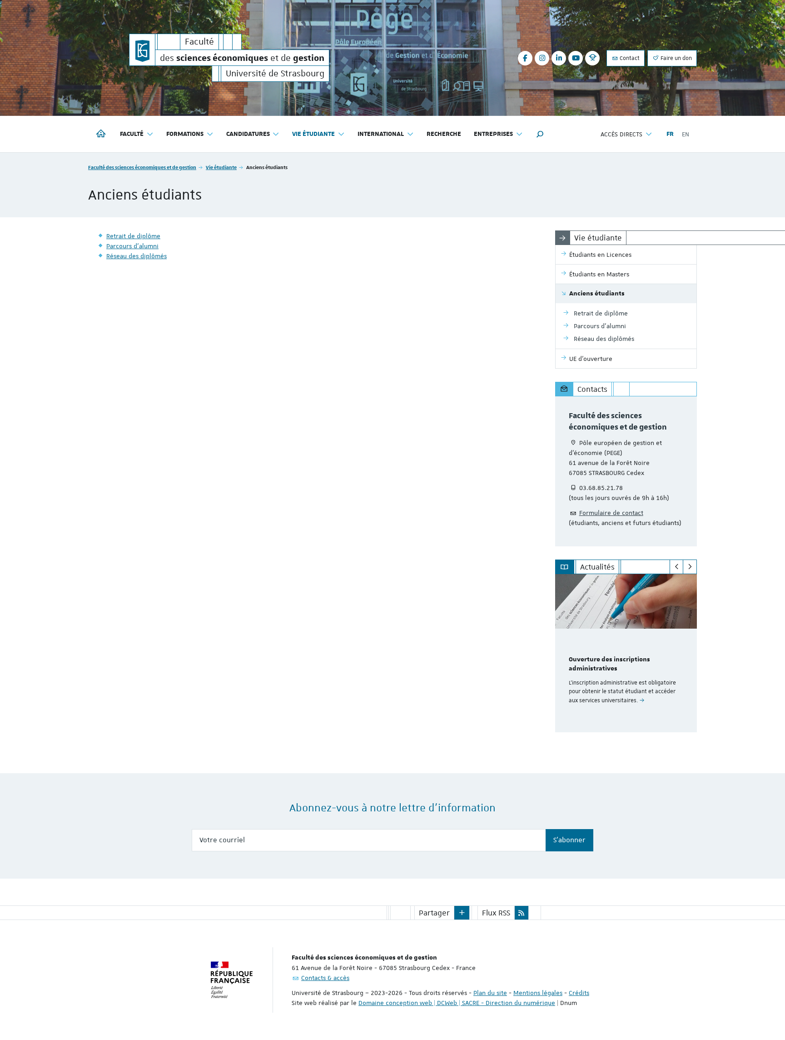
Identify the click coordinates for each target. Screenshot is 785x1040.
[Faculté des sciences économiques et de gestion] (142, 50)
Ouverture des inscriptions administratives (609, 664)
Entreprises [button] (493, 134)
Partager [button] (434, 913)
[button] (540, 134)
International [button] (381, 134)
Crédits (579, 993)
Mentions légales (537, 993)
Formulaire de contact (611, 513)
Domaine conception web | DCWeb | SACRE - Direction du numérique (456, 1003)
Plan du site (490, 993)
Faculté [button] (132, 134)
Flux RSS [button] (496, 913)
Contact (629, 58)
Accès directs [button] (621, 134)
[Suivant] (690, 567)
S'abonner (569, 840)
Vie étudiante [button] (313, 134)
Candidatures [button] (248, 134)
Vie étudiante (221, 167)
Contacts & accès (325, 978)
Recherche (444, 134)
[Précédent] (677, 567)
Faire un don (675, 58)
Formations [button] (185, 134)
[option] (626, 653)
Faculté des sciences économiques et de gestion (142, 167)
